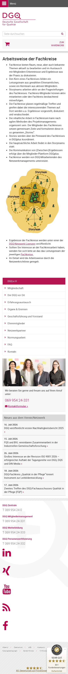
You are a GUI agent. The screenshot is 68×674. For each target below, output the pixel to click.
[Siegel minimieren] (65, 649)
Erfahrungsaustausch (19, 302)
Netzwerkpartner (17, 330)
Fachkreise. (27, 254)
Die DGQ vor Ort (16, 295)
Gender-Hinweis (28, 651)
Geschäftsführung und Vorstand (25, 316)
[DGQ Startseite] (18, 18)
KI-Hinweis (43, 651)
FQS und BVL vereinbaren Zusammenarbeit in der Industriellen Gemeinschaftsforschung (31, 444)
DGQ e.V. (12, 281)
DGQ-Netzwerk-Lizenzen (22, 243)
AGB (29, 647)
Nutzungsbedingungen (9, 651)
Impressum (41, 647)
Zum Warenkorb (57, 44)
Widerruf (5, 647)
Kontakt (12, 351)
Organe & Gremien (17, 309)
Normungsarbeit (16, 337)
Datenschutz (18, 647)
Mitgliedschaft (15, 288)
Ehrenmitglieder (16, 323)
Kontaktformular (17, 406)
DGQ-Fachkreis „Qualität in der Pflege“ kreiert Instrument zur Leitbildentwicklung (28, 476)
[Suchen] (62, 34)
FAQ (10, 344)
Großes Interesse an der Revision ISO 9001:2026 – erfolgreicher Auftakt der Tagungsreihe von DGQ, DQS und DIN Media (33, 460)
